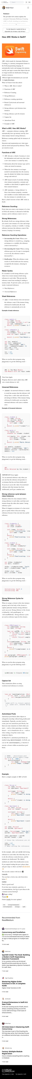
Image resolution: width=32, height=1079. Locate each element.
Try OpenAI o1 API (21, 1074)
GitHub (4, 882)
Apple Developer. (9, 80)
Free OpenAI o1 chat (8, 1074)
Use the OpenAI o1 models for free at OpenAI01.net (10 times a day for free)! (15, 30)
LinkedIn (4, 874)
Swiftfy (8, 899)
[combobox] (18, 2)
